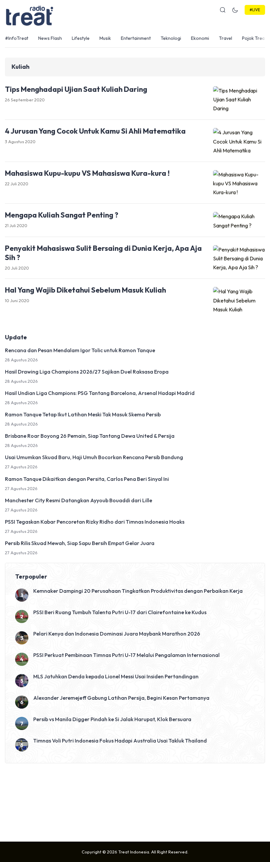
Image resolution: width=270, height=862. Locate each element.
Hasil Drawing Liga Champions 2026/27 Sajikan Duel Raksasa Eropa (87, 371)
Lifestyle (81, 38)
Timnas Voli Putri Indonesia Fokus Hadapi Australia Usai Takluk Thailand (120, 740)
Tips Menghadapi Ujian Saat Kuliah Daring (76, 89)
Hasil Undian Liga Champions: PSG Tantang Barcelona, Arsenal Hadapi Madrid (100, 393)
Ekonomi (200, 38)
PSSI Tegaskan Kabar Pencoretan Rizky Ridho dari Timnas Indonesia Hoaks (94, 521)
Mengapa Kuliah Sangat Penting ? (61, 215)
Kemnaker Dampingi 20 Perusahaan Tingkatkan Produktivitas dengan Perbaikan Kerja (138, 591)
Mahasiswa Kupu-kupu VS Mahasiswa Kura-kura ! (87, 173)
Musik (105, 38)
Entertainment (136, 38)
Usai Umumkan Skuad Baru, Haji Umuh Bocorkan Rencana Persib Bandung (94, 457)
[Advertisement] (135, 800)
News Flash (50, 38)
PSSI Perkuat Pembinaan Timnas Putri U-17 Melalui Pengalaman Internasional (126, 655)
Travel (225, 38)
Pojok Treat (254, 38)
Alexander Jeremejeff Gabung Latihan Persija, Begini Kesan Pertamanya (121, 697)
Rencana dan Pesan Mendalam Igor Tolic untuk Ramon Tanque (80, 350)
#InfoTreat (16, 38)
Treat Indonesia (133, 851)
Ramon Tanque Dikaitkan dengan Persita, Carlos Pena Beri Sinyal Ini (87, 479)
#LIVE (255, 9)
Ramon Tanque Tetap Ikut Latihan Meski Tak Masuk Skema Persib (83, 414)
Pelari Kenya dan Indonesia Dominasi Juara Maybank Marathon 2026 (116, 633)
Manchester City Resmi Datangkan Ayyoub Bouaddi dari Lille (78, 500)
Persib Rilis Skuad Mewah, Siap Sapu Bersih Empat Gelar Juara (79, 543)
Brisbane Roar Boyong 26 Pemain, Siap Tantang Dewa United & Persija (90, 435)
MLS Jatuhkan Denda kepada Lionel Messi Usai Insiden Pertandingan (116, 676)
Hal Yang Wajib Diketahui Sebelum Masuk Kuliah (85, 290)
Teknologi (171, 38)
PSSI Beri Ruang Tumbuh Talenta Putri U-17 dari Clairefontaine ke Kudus (119, 612)
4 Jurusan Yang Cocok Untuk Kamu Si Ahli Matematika (95, 131)
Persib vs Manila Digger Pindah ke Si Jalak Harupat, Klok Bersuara (112, 719)
